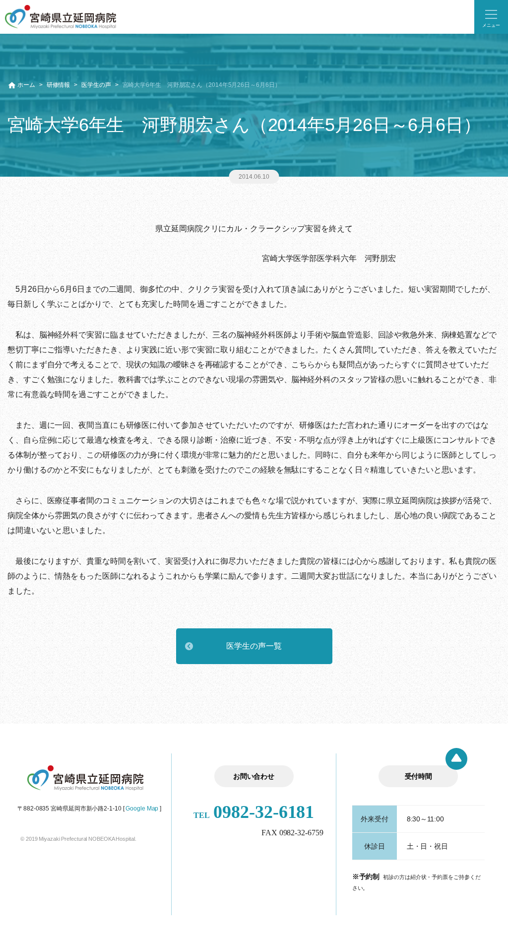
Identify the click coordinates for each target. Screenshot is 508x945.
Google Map (142, 808)
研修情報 (58, 84)
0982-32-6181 (254, 812)
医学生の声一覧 (253, 646)
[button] (491, 17)
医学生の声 (96, 84)
